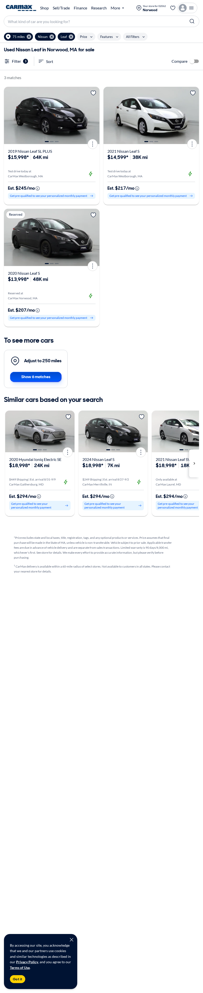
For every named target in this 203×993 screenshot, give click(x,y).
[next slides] (194, 463)
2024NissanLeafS (98, 459)
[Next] (94, 115)
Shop (44, 7)
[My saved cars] (173, 8)
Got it (17, 979)
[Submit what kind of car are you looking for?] (192, 21)
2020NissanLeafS (24, 273)
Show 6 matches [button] (35, 376)
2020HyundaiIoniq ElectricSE (35, 459)
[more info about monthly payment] (37, 188)
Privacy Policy (27, 962)
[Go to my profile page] (187, 8)
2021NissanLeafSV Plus (177, 459)
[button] (18, 37)
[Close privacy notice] (71, 939)
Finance (80, 7)
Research (99, 7)
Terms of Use (20, 967)
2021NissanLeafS (123, 151)
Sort (49, 61)
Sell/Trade (61, 7)
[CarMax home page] (21, 8)
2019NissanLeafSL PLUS (30, 151)
